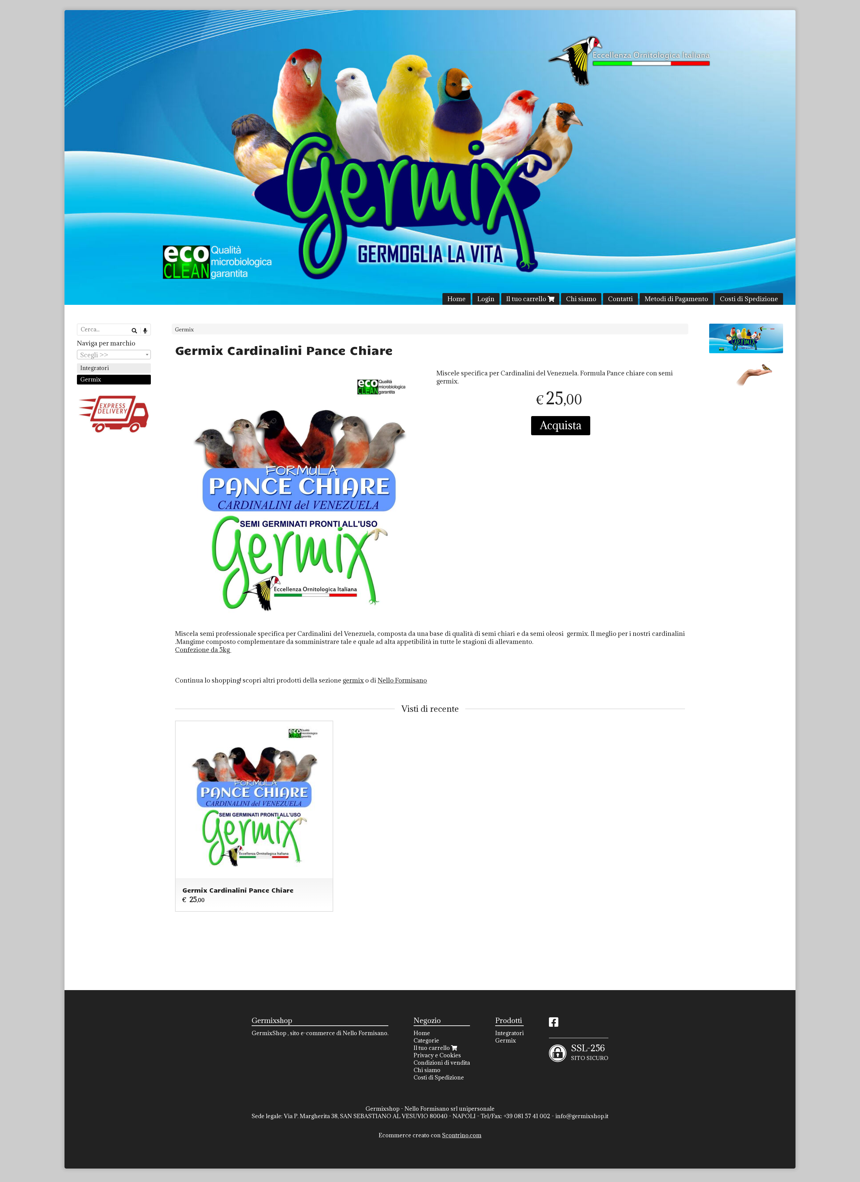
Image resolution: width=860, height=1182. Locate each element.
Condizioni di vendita (442, 1062)
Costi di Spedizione (749, 299)
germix (353, 680)
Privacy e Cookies (437, 1055)
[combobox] (114, 354)
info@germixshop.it (581, 1116)
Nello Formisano (402, 680)
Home (456, 299)
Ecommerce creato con (430, 1135)
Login (485, 299)
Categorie (426, 1040)
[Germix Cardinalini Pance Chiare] (299, 498)
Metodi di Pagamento (676, 299)
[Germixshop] (430, 157)
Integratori (94, 368)
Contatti (620, 299)
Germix (184, 329)
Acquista (561, 425)
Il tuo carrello (527, 299)
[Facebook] (553, 1024)
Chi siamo (581, 299)
